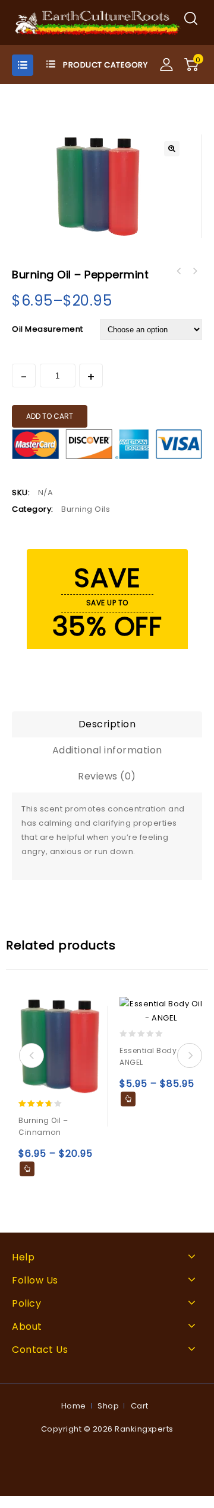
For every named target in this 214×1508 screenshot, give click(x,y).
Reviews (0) (107, 776)
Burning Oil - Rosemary (194, 271)
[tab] (107, 724)
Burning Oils (85, 509)
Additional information (107, 750)
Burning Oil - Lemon (178, 271)
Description (107, 724)
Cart (140, 1405)
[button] (172, 148)
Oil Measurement (47, 329)
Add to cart (49, 416)
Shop (108, 1405)
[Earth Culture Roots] (98, 22)
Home (73, 1405)
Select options (27, 1169)
